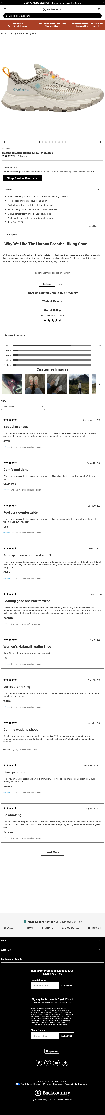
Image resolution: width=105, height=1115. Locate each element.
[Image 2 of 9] (42, 142)
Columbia (6, 148)
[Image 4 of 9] (49, 142)
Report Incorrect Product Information (52, 272)
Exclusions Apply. (37, 1010)
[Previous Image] (4, 142)
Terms (52, 1024)
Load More (53, 852)
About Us (6, 949)
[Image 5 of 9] (52, 142)
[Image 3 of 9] (46, 142)
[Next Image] (100, 142)
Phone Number (38, 1030)
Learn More (92, 226)
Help (3, 940)
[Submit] (6, 16)
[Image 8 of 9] (62, 142)
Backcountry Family (11, 958)
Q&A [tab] (60, 284)
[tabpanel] (52, 575)
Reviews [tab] (47, 284)
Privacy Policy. (62, 1024)
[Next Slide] (103, 2)
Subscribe (66, 985)
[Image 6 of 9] (55, 142)
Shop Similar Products (22, 178)
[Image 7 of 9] (59, 142)
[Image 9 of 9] (65, 142)
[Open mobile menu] (5, 9)
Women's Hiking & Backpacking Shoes (19, 33)
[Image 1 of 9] (39, 142)
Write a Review (52, 301)
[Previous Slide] (2, 2)
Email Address (38, 979)
